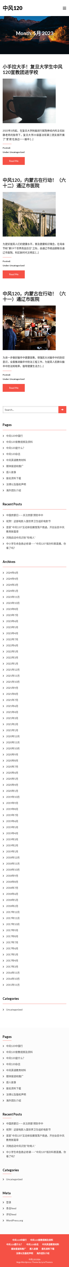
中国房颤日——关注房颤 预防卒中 (24, 515)
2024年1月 (12, 590)
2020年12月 (13, 736)
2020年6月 (12, 772)
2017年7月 (12, 942)
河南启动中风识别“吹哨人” (20, 537)
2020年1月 (12, 790)
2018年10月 (13, 869)
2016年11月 (13, 972)
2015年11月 (13, 984)
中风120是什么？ (15, 447)
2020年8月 (12, 760)
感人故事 (11, 472)
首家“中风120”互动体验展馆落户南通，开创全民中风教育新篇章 (35, 529)
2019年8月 (12, 809)
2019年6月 (12, 821)
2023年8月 (12, 609)
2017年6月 (12, 948)
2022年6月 (12, 645)
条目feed (11, 1208)
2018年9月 (12, 875)
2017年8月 (12, 936)
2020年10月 (13, 748)
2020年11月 (13, 742)
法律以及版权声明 (16, 484)
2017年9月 (12, 930)
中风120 (12, 8)
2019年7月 (12, 815)
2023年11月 (13, 596)
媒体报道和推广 (15, 466)
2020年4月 (12, 784)
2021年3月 (12, 718)
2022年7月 (12, 639)
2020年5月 (12, 778)
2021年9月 (12, 687)
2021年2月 (12, 724)
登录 (8, 1202)
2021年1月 (12, 730)
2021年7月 (12, 699)
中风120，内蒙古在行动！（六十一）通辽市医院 (34, 296)
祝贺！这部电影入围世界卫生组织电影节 (28, 521)
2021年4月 (12, 712)
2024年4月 (12, 578)
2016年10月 (13, 978)
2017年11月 (13, 918)
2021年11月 (13, 675)
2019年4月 (12, 833)
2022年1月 (12, 663)
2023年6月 (12, 621)
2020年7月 (12, 766)
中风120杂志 (13, 453)
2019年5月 (12, 827)
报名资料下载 (13, 478)
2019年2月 (12, 845)
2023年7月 (12, 615)
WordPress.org (14, 1220)
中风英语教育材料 (16, 459)
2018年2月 (12, 905)
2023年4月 (12, 633)
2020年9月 (12, 754)
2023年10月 (13, 602)
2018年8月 (12, 881)
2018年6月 (12, 893)
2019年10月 (13, 796)
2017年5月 (12, 954)
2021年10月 (13, 681)
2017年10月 (13, 924)
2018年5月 (12, 899)
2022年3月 (12, 657)
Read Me (13, 161)
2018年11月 (13, 863)
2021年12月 (13, 669)
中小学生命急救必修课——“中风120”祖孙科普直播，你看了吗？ (36, 545)
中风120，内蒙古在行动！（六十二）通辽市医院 (34, 182)
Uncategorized (17, 152)
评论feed (11, 1214)
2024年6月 (12, 572)
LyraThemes (47, 1262)
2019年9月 (12, 802)
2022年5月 (12, 651)
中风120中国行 (14, 435)
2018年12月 (13, 857)
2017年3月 (12, 966)
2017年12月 (13, 912)
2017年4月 (12, 960)
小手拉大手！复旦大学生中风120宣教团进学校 (32, 69)
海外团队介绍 (13, 490)
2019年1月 (12, 851)
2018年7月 (12, 887)
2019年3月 (12, 839)
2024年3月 (12, 584)
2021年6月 (12, 705)
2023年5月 (12, 627)
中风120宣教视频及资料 (19, 441)
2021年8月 (12, 693)
